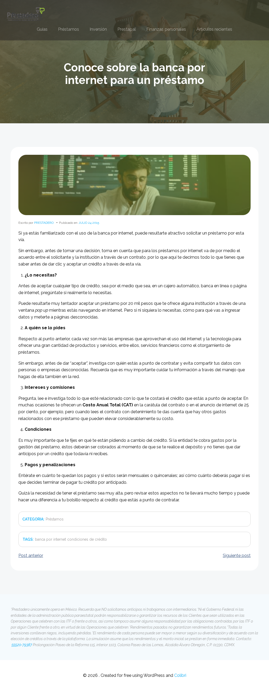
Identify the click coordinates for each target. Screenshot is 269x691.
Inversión (98, 29)
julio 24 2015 (89, 223)
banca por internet (50, 539)
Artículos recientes (214, 29)
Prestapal (126, 29)
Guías (42, 29)
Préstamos (68, 29)
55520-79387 (21, 645)
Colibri (180, 675)
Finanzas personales (166, 29)
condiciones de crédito (87, 539)
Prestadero (44, 223)
